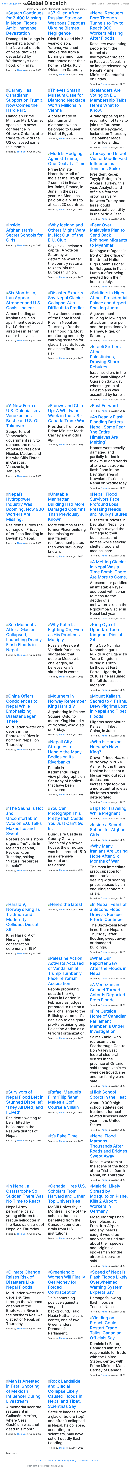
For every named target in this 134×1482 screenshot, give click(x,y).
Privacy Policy (69, 1460)
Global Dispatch (33, 3)
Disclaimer (83, 1460)
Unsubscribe (113, 3)
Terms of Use (53, 1460)
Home (93, 3)
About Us (41, 1460)
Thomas (21, 70)
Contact (125, 3)
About (101, 3)
